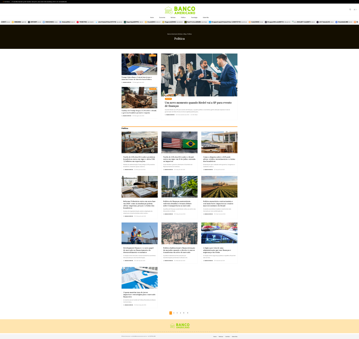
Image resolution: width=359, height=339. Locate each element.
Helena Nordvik (127, 82)
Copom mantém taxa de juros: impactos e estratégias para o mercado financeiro (139, 294)
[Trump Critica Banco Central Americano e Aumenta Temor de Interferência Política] (139, 64)
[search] (350, 9)
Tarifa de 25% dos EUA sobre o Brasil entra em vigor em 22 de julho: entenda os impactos (179, 159)
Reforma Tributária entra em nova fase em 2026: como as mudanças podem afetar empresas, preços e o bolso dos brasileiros (139, 204)
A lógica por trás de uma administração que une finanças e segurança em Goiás (217, 250)
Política (153, 55)
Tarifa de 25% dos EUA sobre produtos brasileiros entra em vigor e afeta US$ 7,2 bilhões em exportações (139, 159)
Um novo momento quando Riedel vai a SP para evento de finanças (198, 104)
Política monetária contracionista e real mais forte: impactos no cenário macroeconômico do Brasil (218, 203)
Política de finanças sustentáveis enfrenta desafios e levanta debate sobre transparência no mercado (177, 203)
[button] (355, 1)
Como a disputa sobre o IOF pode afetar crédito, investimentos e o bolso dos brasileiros (219, 159)
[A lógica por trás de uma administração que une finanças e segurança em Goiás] (219, 233)
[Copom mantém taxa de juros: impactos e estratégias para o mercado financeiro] (140, 278)
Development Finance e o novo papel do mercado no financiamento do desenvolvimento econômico (138, 250)
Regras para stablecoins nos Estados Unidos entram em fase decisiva (33, 2)
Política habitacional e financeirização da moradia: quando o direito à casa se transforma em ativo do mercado (179, 250)
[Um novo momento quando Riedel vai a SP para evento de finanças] (199, 75)
